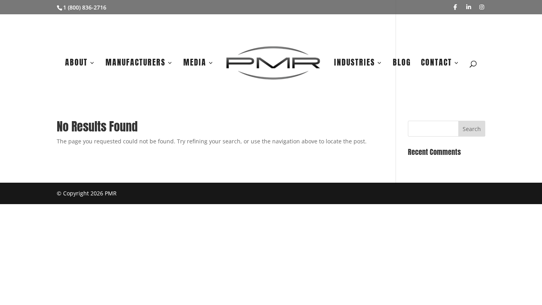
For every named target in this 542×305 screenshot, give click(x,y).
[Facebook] (455, 7)
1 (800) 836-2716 (84, 7)
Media (194, 64)
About (76, 64)
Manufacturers (135, 64)
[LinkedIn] (468, 7)
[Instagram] (482, 7)
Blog (402, 64)
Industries (354, 64)
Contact (436, 64)
